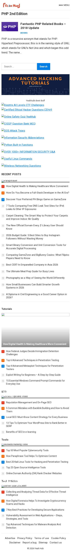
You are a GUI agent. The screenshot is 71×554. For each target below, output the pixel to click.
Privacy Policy (24, 538)
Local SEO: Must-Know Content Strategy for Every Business (37, 417)
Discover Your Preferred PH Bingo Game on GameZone (36, 199)
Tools (4, 439)
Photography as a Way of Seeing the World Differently (35, 277)
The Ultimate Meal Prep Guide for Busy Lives (30, 271)
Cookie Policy (58, 538)
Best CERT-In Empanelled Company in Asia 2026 (32, 264)
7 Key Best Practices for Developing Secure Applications (35, 509)
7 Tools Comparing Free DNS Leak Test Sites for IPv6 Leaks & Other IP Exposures (35, 207)
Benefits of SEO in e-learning (21, 432)
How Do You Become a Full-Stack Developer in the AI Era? (37, 192)
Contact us (56, 542)
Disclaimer (14, 542)
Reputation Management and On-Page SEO (29, 402)
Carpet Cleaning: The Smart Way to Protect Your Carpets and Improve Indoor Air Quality (37, 217)
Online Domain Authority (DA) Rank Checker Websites (34, 473)
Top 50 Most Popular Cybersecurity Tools (27, 450)
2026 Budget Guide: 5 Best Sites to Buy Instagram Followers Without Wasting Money (33, 237)
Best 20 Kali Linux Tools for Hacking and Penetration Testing (37, 462)
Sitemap (43, 542)
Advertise (10, 538)
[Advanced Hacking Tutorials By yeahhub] (35, 94)
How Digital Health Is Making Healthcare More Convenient (37, 186)
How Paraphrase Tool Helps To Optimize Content (31, 456)
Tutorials (6, 308)
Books (23, 33)
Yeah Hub (39, 548)
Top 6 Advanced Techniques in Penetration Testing (32, 360)
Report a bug (29, 542)
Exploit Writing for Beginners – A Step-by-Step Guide (33, 374)
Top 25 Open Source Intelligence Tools (26, 467)
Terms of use (41, 538)
